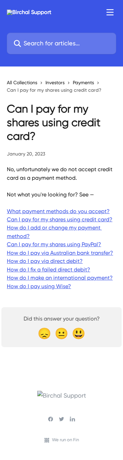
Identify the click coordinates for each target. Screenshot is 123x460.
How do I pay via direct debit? (45, 261)
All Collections (22, 82)
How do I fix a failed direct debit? (48, 269)
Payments (83, 82)
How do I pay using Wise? (39, 286)
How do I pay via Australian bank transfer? (60, 253)
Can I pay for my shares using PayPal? (54, 244)
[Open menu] (110, 12)
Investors (55, 82)
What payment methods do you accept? (58, 211)
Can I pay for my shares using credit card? (59, 219)
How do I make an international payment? (60, 277)
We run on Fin (65, 439)
